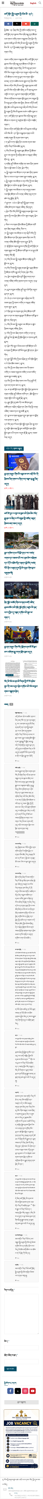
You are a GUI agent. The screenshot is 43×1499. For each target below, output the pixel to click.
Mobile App (9, 467)
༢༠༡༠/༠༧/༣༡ (18, 18)
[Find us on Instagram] (25, 1391)
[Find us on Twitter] (18, 1391)
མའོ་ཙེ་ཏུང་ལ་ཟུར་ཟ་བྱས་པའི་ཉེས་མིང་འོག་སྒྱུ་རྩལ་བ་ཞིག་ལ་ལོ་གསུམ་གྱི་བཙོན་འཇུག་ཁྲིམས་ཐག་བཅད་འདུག (20, 518)
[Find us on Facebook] (10, 1391)
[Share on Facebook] (8, 24)
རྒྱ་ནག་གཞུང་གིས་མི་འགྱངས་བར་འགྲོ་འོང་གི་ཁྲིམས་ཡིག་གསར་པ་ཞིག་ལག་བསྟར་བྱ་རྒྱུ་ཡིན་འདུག (21, 479)
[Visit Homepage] (17, 3)
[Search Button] (40, 3)
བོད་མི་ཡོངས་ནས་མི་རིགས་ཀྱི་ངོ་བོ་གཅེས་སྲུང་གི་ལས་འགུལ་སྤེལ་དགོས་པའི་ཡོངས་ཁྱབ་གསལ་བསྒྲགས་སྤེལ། (21, 686)
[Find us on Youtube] (33, 1391)
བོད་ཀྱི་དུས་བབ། (7, 18)
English (33, 3)
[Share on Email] (26, 24)
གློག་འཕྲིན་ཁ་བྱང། (11, 1355)
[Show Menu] (3, 3)
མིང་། (6, 1341)
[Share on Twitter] (17, 24)
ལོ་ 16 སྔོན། (25, 713)
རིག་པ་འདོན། (9, 1290)
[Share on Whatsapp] (35, 24)
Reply (18, 761)
